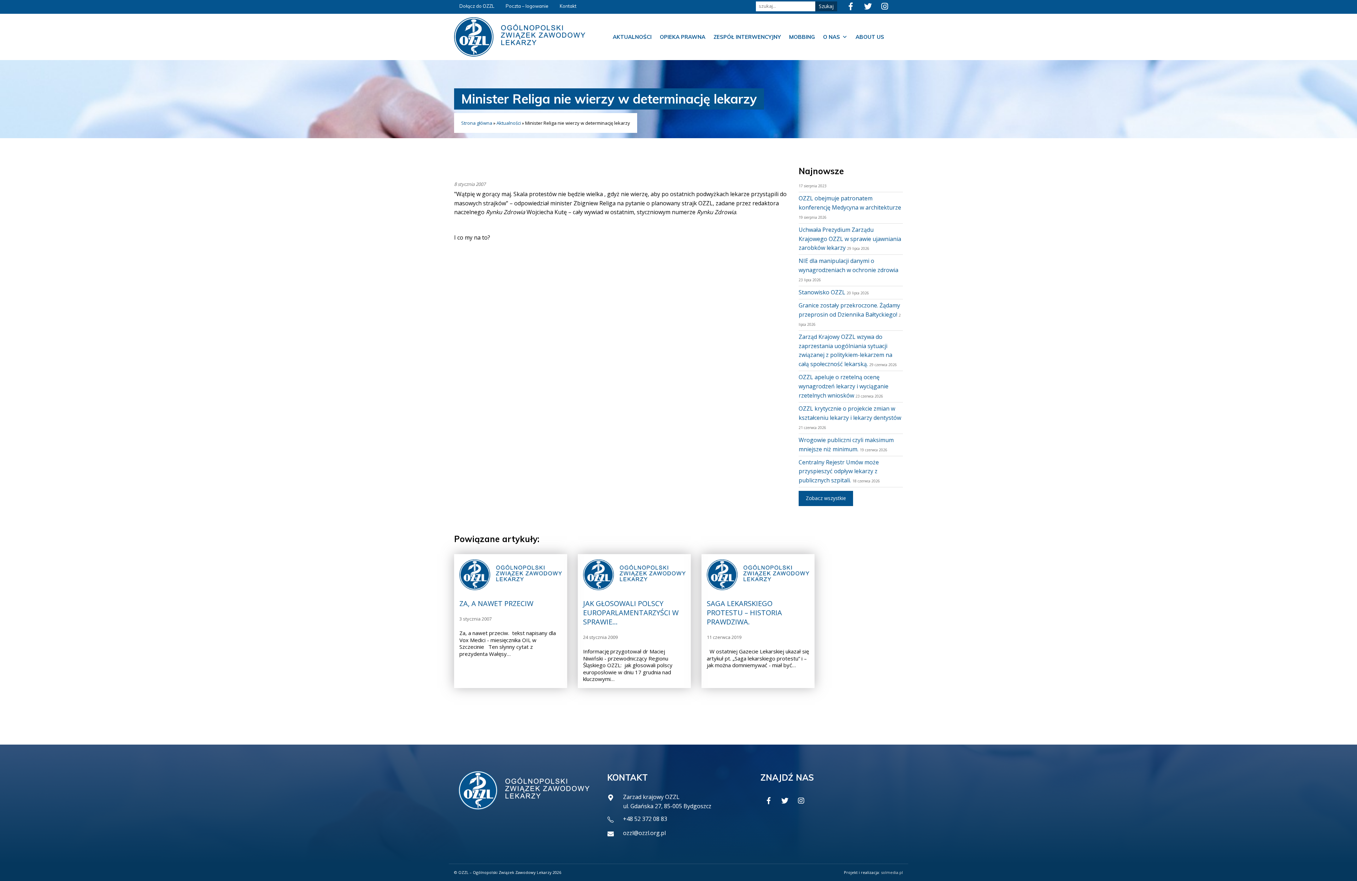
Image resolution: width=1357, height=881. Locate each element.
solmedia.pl (892, 872)
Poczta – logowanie (527, 6)
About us (870, 37)
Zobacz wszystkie (826, 498)
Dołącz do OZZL (476, 6)
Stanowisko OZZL (822, 292)
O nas (831, 37)
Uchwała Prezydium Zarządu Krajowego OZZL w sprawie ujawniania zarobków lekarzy (850, 239)
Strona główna (476, 123)
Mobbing (802, 37)
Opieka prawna (682, 37)
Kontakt (568, 6)
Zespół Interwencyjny (747, 37)
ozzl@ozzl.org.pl (644, 833)
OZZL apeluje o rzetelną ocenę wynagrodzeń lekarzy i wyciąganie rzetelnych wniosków (843, 386)
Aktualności (632, 37)
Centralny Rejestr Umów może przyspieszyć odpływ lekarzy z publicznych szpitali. (839, 471)
